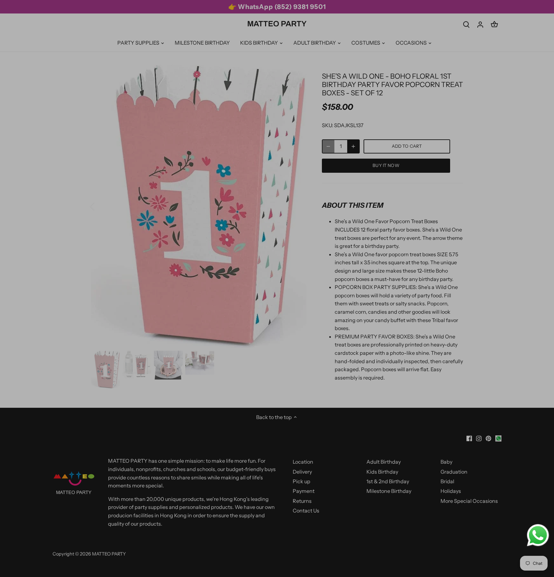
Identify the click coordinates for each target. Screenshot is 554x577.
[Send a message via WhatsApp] (538, 535)
